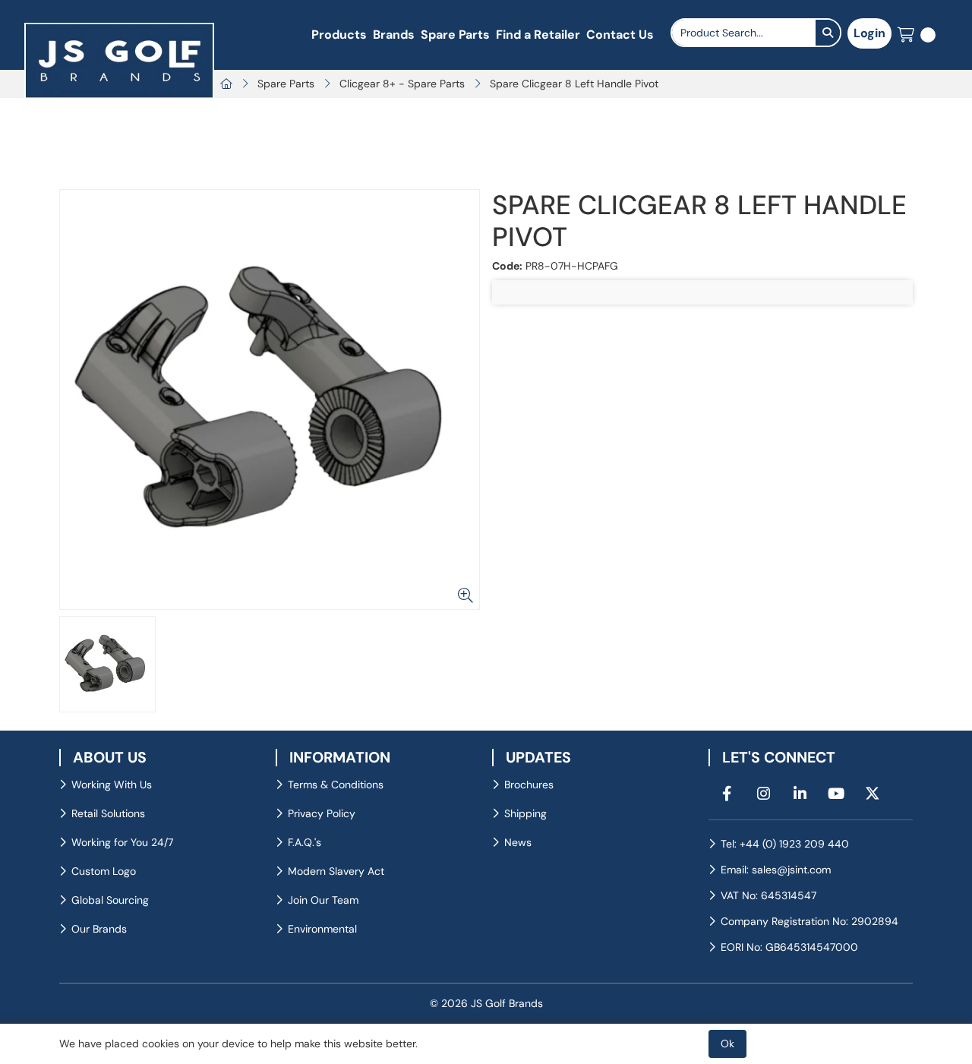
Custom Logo (103, 871)
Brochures (529, 784)
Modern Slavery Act (336, 871)
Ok (727, 1043)
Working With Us (111, 784)
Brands (394, 35)
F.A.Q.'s (304, 842)
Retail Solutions (108, 813)
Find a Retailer (538, 35)
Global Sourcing (110, 900)
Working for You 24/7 (122, 842)
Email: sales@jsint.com (776, 869)
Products (339, 35)
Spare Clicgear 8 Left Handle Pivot (574, 83)
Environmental (322, 929)
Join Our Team (323, 900)
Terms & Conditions (335, 784)
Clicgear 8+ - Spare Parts (402, 83)
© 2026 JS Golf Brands (486, 1003)
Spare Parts (455, 35)
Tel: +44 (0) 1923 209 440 (785, 844)
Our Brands (99, 929)
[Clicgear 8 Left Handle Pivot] (269, 399)
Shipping (525, 813)
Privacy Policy (321, 813)
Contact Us (620, 35)
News (518, 842)
